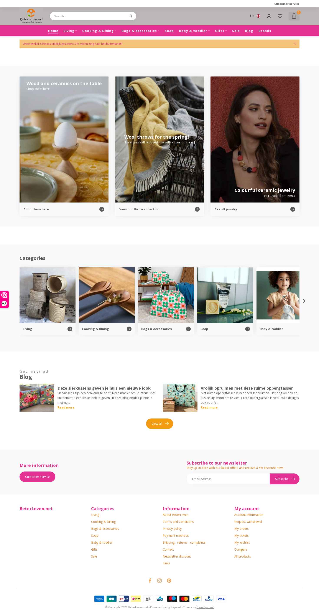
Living (69, 30)
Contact (168, 549)
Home (53, 30)
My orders (241, 528)
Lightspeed (173, 607)
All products (242, 556)
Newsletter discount (177, 556)
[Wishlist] (280, 16)
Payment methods (176, 535)
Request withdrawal (248, 522)
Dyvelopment (205, 607)
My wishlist (242, 542)
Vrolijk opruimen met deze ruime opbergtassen (247, 388)
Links (166, 563)
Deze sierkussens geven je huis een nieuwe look (104, 388)
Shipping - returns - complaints (184, 542)
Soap (169, 30)
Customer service (286, 4)
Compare (240, 549)
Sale (236, 30)
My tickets (241, 535)
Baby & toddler (193, 30)
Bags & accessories (139, 30)
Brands (264, 30)
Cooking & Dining (98, 30)
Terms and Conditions (178, 522)
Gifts (219, 30)
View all (157, 424)
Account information (248, 515)
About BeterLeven (175, 515)
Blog (249, 30)
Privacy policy (172, 528)
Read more (66, 407)
